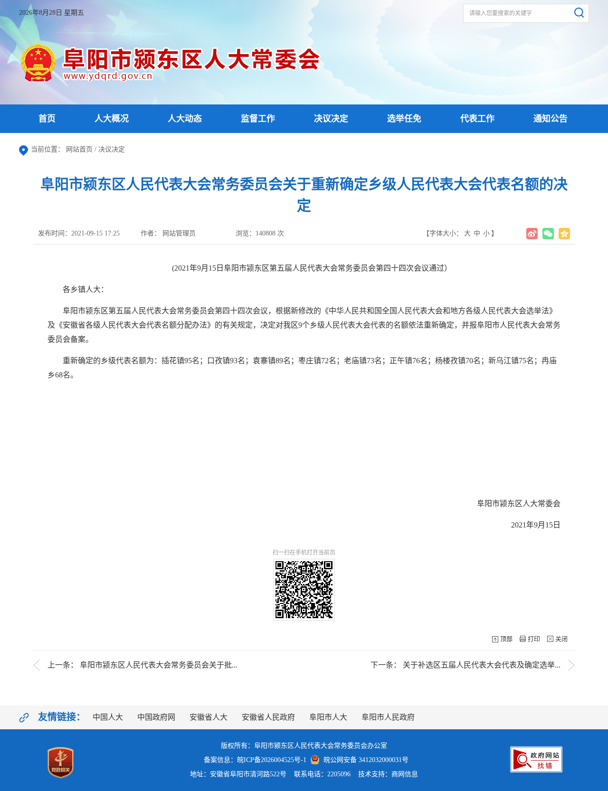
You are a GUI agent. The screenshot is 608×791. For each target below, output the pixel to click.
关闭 (561, 638)
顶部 (506, 638)
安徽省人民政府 (268, 717)
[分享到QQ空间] (564, 233)
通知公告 (550, 118)
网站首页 (79, 149)
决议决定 (331, 118)
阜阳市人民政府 (388, 717)
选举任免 (404, 118)
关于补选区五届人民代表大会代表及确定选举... (481, 665)
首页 (47, 118)
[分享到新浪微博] (532, 233)
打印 (534, 638)
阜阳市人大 (328, 717)
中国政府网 (156, 717)
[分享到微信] (548, 233)
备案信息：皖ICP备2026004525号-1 (255, 759)
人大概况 (112, 118)
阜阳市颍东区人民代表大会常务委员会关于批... (159, 665)
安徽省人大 (209, 717)
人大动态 (185, 118)
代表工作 (477, 118)
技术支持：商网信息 (388, 774)
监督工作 (258, 118)
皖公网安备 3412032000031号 (364, 759)
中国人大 (108, 717)
